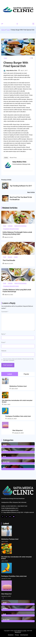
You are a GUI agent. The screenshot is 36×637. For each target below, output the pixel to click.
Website (3, 351)
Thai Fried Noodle (9, 260)
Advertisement (24, 635)
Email (3, 342)
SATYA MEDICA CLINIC (20, 630)
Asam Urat (6, 462)
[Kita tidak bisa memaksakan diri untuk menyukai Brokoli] (18, 548)
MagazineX (18, 632)
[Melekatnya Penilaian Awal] (18, 531)
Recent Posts (13, 157)
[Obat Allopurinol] (18, 585)
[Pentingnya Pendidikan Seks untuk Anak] (18, 568)
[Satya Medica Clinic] (8, 168)
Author (6, 157)
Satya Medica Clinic (11, 70)
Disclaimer (11, 635)
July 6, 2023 (7, 404)
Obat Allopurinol (17, 430)
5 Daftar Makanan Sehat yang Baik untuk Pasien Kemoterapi (17, 290)
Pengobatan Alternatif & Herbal (11, 229)
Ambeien (5, 450)
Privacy (17, 635)
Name (3, 334)
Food (5, 58)
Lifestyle (10, 226)
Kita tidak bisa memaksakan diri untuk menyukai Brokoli (17, 401)
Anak (4, 456)
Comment (4, 311)
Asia (4, 467)
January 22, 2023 (12, 418)
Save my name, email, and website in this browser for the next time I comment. (18, 359)
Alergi (5, 445)
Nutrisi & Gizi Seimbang (20, 226)
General (10, 257)
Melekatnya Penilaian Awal (18, 386)
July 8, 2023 (14, 388)
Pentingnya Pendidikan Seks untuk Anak (18, 416)
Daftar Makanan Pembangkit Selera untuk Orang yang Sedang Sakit (17, 233)
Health (15, 257)
